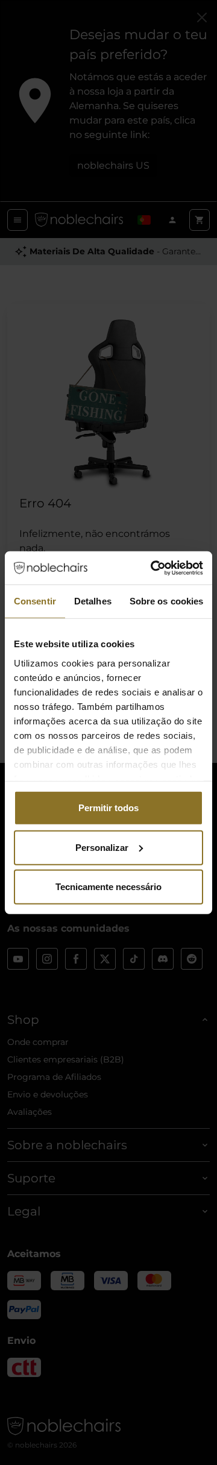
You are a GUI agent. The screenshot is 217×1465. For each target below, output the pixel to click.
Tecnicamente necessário (108, 887)
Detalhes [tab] (93, 601)
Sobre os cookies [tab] (167, 601)
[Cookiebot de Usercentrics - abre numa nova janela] (153, 568)
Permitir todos (108, 808)
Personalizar (101, 847)
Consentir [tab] (35, 601)
